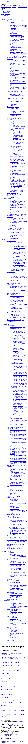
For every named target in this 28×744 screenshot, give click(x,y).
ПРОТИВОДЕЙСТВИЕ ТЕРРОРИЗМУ (11, 662)
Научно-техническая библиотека (18, 571)
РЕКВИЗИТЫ (4, 705)
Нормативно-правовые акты (17, 472)
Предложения (13, 500)
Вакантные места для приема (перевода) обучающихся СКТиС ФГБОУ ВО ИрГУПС (19, 354)
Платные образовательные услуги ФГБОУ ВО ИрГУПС (20, 368)
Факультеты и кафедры (19, 126)
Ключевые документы (13, 107)
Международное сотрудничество (18, 53)
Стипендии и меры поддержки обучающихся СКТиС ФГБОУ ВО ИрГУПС (20, 408)
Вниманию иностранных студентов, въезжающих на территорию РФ (17, 160)
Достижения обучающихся (17, 97)
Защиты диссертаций (18, 269)
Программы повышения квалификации (16, 219)
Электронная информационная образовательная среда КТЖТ (18, 456)
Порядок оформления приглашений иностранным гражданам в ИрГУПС (17, 184)
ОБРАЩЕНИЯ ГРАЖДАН (8, 668)
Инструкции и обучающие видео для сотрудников (17, 569)
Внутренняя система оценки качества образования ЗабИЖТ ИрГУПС (18, 70)
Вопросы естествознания (16, 300)
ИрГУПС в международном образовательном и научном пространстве (17, 176)
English (2, 14)
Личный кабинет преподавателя (18, 562)
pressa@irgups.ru (13, 733)
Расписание (4, 16)
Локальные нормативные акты (15, 200)
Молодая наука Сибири (16, 308)
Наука (5, 239)
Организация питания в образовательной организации (18, 55)
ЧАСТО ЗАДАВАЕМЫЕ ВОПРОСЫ (11, 670)
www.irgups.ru (4, 734)
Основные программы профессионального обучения (18, 525)
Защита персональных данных (18, 116)
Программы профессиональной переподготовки (18, 222)
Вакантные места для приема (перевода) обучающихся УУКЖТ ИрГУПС (19, 349)
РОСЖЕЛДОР (4, 684)
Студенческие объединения (17, 471)
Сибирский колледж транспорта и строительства (18, 144)
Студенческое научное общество (18, 276)
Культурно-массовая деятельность (15, 480)
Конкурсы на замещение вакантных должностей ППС (17, 590)
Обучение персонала (12, 602)
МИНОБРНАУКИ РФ (6, 689)
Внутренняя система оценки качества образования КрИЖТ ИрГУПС (18, 66)
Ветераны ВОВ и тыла (16, 597)
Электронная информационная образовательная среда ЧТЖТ (18, 458)
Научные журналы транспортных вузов (15, 310)
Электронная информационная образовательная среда (15, 427)
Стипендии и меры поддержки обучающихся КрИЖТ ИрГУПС (20, 395)
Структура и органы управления (18, 469)
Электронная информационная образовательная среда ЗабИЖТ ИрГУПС (18, 440)
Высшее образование (15, 101)
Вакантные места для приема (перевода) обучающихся (17, 51)
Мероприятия (13, 502)
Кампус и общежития (15, 146)
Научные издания (11, 294)
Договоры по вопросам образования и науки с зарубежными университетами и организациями (18, 171)
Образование (13, 29)
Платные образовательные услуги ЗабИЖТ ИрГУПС (20, 374)
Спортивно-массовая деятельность (15, 477)
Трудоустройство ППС (13, 581)
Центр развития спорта (16, 485)
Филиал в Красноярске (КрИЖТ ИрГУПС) (19, 131)
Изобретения (13, 314)
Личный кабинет (5, 15)
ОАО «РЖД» (13, 610)
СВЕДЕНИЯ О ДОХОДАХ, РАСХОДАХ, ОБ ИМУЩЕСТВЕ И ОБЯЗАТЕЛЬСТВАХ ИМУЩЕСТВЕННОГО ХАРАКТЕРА (13, 659)
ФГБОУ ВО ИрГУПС (18, 148)
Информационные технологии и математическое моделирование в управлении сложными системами (18, 305)
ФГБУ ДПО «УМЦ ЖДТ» (7, 694)
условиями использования (8, 741)
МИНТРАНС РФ (5, 676)
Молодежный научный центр (14, 274)
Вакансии (12, 506)
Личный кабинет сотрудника (17, 564)
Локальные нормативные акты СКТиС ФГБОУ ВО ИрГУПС (18, 213)
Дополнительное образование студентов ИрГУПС (15, 515)
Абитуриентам (8, 322)
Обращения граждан (12, 193)
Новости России (5, 673)
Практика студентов (12, 486)
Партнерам (7, 600)
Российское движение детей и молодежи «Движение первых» (18, 482)
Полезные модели (14, 315)
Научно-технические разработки (18, 286)
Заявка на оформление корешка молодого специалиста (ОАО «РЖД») (18, 512)
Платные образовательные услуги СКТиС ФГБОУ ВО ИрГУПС (20, 381)
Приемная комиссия (18, 128)
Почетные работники (15, 596)
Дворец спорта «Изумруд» (17, 156)
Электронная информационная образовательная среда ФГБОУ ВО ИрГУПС (18, 431)
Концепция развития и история (15, 91)
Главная (6, 642)
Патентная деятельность (13, 313)
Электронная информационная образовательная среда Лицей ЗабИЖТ (18, 462)
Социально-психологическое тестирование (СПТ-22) (17, 474)
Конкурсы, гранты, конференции (15, 281)
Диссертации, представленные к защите (20, 250)
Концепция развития (15, 94)
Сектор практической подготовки (15, 488)
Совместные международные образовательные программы (18, 181)
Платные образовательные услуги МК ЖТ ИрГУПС (20, 377)
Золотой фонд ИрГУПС (16, 593)
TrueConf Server (14, 238)
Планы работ (13, 468)
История (12, 92)
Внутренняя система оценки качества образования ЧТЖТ (17, 89)
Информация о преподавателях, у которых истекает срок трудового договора (18, 586)
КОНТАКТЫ (4, 697)
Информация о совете (19, 243)
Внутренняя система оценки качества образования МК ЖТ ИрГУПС (18, 83)
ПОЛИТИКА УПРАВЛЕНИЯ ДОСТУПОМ (12, 702)
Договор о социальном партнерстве (16, 612)
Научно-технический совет (17, 270)
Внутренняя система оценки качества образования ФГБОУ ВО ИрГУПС (18, 62)
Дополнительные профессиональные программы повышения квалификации (18, 519)
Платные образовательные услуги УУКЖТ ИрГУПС (20, 384)
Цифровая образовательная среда (15, 559)
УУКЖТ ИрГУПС (18, 150)
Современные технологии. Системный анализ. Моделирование (17, 297)
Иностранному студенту (16, 179)
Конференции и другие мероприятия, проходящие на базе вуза (17, 542)
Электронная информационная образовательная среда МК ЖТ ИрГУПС (18, 452)
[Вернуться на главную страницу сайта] (14, 11)
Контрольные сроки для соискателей (19, 255)
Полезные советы (14, 509)
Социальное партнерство (13, 609)
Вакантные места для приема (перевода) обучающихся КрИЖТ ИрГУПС (19, 337)
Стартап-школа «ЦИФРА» (14, 293)
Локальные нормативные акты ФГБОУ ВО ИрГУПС (18, 202)
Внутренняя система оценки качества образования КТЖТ (17, 86)
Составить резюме (15, 507)
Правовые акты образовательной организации (18, 109)
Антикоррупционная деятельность (15, 114)
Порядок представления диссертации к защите (19, 247)
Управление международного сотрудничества (18, 530)
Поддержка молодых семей (14, 547)
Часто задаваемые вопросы (14, 194)
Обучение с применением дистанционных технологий (14, 230)
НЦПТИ (3, 692)
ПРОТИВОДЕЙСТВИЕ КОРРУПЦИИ (11, 665)
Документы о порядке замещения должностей (16, 583)
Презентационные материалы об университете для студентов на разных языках (15, 537)
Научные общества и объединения (15, 288)
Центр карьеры (14, 499)
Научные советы (11, 241)
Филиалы (12, 105)
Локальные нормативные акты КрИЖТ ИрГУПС (18, 207)
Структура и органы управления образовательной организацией (18, 25)
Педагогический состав (16, 35)
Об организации (8, 19)
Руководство (13, 33)
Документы (13, 28)
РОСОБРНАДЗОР (5, 678)
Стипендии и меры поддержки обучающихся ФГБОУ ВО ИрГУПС (20, 390)
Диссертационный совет (16, 242)
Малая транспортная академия (18, 228)
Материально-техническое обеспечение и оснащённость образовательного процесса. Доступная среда (18, 38)
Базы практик (13, 493)
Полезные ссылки (14, 187)
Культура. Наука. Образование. (18, 301)
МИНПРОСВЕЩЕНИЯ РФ (8, 686)
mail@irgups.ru (10, 724)
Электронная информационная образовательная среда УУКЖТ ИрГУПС (18, 444)
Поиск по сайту (5, 12)
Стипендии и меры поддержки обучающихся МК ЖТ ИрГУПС (20, 413)
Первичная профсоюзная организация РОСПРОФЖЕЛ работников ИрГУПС (18, 557)
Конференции (10, 273)
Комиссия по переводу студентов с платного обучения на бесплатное (18, 420)
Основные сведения (15, 23)
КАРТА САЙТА (5, 708)
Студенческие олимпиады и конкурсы (17, 540)
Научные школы (11, 272)
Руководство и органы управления (19, 124)
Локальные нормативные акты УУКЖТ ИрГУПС (18, 210)
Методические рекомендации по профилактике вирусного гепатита (18, 424)
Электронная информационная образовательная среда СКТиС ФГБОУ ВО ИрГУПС (18, 448)
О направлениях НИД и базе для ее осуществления (18, 291)
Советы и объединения (13, 578)
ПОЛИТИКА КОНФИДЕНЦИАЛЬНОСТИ (12, 700)
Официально (10, 325)
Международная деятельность (15, 527)
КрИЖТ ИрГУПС (18, 149)
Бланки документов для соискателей (19, 253)
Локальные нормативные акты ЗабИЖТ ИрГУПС (18, 205)
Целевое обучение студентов (17, 226)
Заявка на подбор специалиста (18, 626)
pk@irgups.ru (19, 721)
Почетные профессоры (16, 595)
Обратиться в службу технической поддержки (16, 566)
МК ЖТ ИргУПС (17, 155)
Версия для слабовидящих (8, 7)
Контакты (12, 495)
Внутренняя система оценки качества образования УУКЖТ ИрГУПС (18, 74)
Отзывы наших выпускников (18, 188)
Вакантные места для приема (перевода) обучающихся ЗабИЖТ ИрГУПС (19, 343)
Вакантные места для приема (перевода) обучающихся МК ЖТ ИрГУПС (19, 360)
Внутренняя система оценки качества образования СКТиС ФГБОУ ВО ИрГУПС (18, 79)
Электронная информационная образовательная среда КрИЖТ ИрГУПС (18, 436)
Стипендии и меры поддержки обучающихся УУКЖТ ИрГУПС (20, 403)
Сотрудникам (7, 551)
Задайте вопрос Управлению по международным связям (18, 190)
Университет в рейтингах (17, 95)
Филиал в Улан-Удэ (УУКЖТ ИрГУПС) (18, 134)
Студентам (6, 324)
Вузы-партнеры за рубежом (17, 528)
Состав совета (17, 245)
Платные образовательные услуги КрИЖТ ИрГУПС (20, 371)
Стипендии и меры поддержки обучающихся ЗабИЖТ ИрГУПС (20, 399)
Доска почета (10, 592)
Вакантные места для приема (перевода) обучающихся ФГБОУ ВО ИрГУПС (20, 332)
